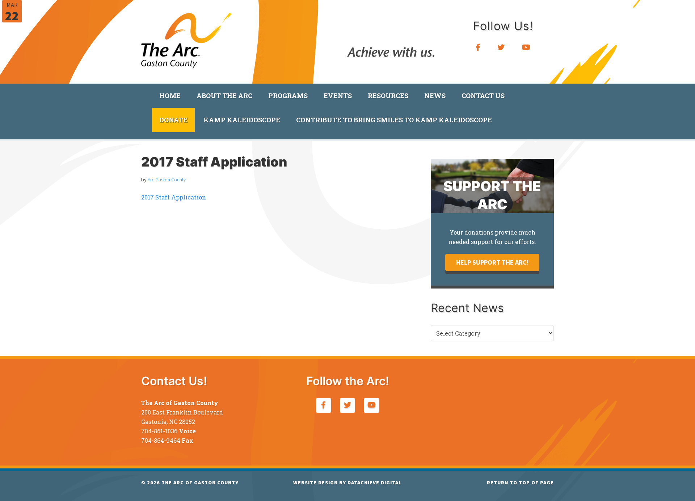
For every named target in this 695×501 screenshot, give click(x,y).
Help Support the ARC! (492, 262)
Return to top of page (520, 482)
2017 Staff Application (173, 197)
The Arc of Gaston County (186, 38)
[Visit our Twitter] (501, 47)
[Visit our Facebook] (478, 47)
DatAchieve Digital (375, 482)
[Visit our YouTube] (526, 47)
